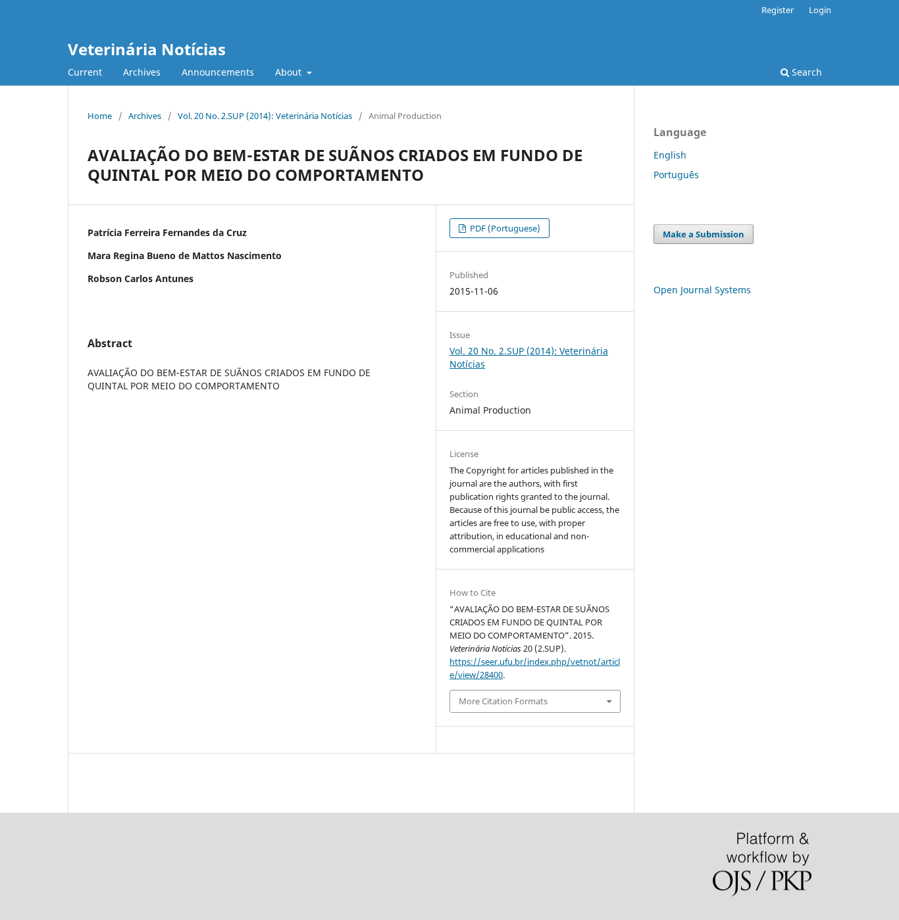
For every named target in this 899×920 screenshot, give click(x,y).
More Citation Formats (503, 701)
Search (805, 72)
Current (85, 72)
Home (100, 116)
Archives (142, 72)
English (670, 155)
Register (777, 10)
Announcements (218, 72)
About (289, 72)
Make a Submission (703, 234)
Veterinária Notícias (147, 49)
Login (820, 10)
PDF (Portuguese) (504, 228)
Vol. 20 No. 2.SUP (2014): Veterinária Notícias (265, 116)
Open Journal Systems (702, 289)
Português (676, 174)
